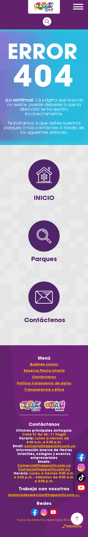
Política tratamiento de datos (44, 383)
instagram (81, 467)
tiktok (81, 477)
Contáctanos (44, 377)
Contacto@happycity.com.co (44, 469)
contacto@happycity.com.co (50, 446)
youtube (81, 487)
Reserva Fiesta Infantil (44, 371)
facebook (81, 457)
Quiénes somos (44, 364)
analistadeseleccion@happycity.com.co (44, 495)
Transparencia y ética (44, 390)
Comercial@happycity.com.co (44, 466)
